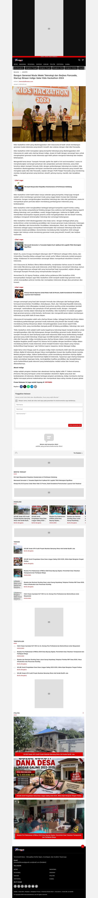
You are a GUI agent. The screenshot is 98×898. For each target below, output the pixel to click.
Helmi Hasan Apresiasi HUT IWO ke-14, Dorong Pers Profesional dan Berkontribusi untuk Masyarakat (51, 595)
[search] (79, 60)
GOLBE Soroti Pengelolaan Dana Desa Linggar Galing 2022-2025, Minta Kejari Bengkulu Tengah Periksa (39, 520)
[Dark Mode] (76, 60)
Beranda (16, 72)
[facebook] (21, 386)
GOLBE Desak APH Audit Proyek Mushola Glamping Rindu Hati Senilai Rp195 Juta (22, 519)
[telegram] (31, 386)
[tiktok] (36, 886)
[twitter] (24, 386)
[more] (83, 713)
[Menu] (82, 60)
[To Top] (82, 846)
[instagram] (29, 886)
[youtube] (32, 886)
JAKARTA (24, 72)
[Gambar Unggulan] (49, 141)
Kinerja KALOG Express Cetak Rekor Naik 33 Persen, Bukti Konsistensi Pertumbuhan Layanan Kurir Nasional (53, 294)
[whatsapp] (28, 386)
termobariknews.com (26, 81)
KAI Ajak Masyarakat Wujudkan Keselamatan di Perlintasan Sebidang (48, 187)
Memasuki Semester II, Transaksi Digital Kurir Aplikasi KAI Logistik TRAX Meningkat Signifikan (52, 246)
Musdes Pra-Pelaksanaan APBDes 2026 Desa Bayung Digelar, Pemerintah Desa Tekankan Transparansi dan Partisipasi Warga (57, 521)
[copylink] (35, 386)
